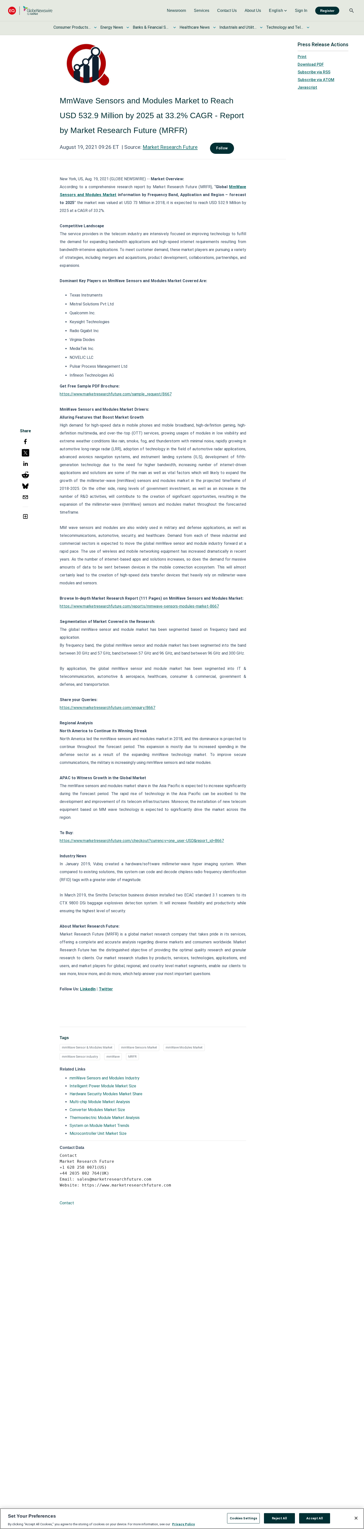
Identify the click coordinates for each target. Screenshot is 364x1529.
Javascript (307, 87)
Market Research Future (170, 147)
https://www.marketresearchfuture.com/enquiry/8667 (107, 707)
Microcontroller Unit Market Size (98, 1133)
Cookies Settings (243, 1518)
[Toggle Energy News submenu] (127, 27)
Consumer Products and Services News (72, 27)
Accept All (314, 1518)
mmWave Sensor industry (80, 1056)
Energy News (111, 27)
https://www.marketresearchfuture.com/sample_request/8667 (116, 394)
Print (302, 56)
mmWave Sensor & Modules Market (87, 1047)
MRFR (132, 1056)
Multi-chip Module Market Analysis (100, 1101)
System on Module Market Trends (99, 1125)
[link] (176, 11)
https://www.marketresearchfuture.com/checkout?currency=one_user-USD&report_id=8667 (142, 840)
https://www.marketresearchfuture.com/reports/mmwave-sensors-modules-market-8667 (139, 606)
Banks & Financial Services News (151, 27)
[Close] (356, 1518)
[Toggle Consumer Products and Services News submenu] (95, 27)
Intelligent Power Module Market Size (103, 1086)
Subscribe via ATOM (316, 79)
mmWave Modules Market (184, 1047)
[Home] (30, 10)
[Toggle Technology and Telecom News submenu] (308, 27)
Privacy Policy (183, 1524)
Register (327, 11)
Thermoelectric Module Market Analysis (105, 1117)
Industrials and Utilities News (238, 27)
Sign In (301, 10)
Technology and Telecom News (284, 27)
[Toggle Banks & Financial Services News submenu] (174, 27)
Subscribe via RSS (314, 72)
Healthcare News (195, 27)
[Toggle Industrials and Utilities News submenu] (261, 27)
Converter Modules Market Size (97, 1109)
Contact (67, 1203)
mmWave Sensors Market (139, 1047)
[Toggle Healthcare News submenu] (214, 27)
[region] (182, 1518)
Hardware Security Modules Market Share (106, 1094)
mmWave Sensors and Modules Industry (104, 1078)
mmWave (113, 1056)
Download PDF (311, 64)
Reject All (279, 1518)
